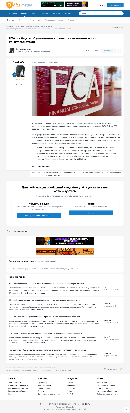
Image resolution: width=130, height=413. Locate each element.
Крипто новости (14, 382)
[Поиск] (121, 13)
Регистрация (115, 5)
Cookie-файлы (84, 404)
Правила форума (45, 382)
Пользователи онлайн (54, 20)
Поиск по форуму (45, 388)
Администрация (44, 385)
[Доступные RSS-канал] (121, 369)
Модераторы (35, 20)
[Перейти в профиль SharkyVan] (12, 50)
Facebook (71, 385)
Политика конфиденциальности (62, 404)
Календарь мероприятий (18, 388)
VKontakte (71, 388)
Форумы (10, 20)
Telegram (71, 391)
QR (84, 409)
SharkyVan (27, 49)
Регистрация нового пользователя (39, 216)
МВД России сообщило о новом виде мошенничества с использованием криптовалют (46, 284)
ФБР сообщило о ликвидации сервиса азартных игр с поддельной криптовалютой (44, 300)
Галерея (22, 20)
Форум (24, 13)
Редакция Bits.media (105, 388)
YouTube (70, 394)
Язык (42, 404)
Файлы (41, 391)
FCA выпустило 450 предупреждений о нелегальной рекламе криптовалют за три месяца (48, 350)
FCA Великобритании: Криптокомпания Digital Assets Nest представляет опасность (45, 317)
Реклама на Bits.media (106, 385)
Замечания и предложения (49, 394)
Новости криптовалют (43, 52)
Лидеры (71, 20)
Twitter (70, 382)
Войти (101, 5)
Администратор (103, 382)
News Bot (107, 304)
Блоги (34, 13)
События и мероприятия (107, 394)
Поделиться (92, 51)
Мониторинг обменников (18, 385)
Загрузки (56, 13)
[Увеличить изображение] (76, 91)
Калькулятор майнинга (17, 391)
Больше (68, 13)
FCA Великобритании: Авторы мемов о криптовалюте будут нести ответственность (45, 333)
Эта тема (111, 13)
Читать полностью (41, 166)
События (44, 13)
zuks (105, 287)
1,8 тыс (20, 84)
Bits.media (13, 13)
